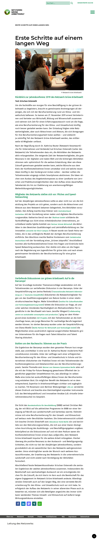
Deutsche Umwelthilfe (34, 295)
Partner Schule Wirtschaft (61, 224)
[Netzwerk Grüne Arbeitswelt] (14, 12)
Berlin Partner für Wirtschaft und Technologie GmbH (54, 328)
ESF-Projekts (42, 318)
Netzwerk (20, 517)
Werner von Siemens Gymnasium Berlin (59, 367)
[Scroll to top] (94, 536)
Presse (40, 517)
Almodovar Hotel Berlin (59, 422)
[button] (92, 12)
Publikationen (51, 517)
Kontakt (31, 517)
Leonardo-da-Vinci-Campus (36, 231)
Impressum (72, 517)
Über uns (10, 517)
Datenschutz (84, 517)
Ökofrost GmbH (58, 217)
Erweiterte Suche (85, 3)
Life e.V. (70, 387)
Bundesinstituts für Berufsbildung (42, 405)
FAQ (63, 517)
